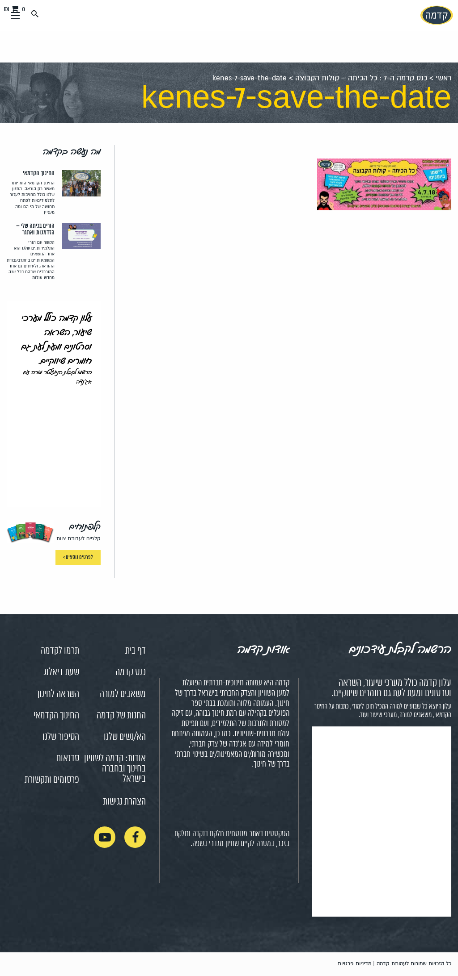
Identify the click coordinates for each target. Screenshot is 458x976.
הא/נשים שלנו (125, 737)
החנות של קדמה (121, 715)
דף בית (135, 651)
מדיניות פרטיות (354, 963)
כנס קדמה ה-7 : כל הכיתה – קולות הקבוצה (361, 78)
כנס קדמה (130, 672)
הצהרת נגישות (124, 802)
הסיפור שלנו (60, 737)
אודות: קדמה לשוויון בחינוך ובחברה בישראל (115, 768)
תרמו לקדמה (60, 651)
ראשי (443, 78)
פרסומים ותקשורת (52, 780)
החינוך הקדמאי (56, 715)
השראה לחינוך (57, 694)
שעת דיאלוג (61, 672)
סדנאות (67, 758)
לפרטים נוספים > (78, 557)
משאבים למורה (123, 694)
